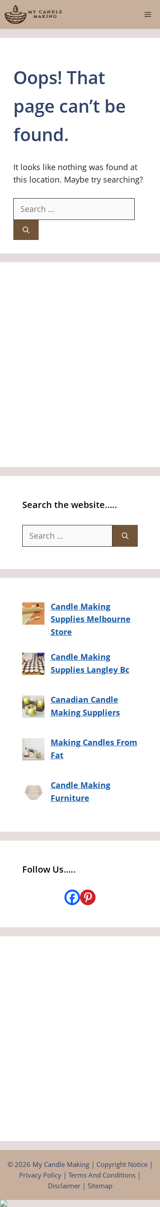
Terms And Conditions (102, 1174)
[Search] (26, 230)
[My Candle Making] (33, 14)
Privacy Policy (40, 1174)
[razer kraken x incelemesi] (80, 1203)
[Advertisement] (80, 364)
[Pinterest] (88, 897)
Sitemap (100, 1185)
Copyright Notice (122, 1164)
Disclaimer (64, 1185)
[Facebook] (72, 897)
